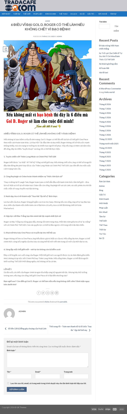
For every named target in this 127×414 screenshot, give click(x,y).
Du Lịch (73, 14)
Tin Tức (102, 234)
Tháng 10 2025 (105, 148)
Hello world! (109, 92)
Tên (9, 372)
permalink (63, 302)
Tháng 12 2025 (105, 139)
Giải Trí (90, 14)
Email (38, 372)
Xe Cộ (82, 14)
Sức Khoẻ (102, 14)
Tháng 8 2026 (105, 104)
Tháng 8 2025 (105, 156)
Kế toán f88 (104, 68)
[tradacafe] (25, 5)
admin (59, 36)
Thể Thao (63, 14)
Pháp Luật (37, 14)
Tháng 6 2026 (105, 113)
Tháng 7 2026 (105, 108)
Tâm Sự (113, 14)
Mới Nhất (6, 14)
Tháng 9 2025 (105, 152)
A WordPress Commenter (110, 88)
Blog (101, 190)
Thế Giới (27, 14)
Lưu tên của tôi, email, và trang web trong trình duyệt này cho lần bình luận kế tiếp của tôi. (48, 383)
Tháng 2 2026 (105, 130)
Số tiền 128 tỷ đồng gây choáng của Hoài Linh (27, 328)
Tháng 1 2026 (105, 135)
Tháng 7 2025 (105, 161)
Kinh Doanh (50, 14)
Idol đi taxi (103, 72)
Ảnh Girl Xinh (104, 181)
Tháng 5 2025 (105, 169)
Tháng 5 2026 (105, 117)
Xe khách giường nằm (108, 64)
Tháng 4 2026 (105, 122)
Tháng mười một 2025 (108, 143)
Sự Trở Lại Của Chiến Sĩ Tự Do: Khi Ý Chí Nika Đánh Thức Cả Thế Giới (110, 56)
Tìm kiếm (103, 22)
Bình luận (11, 350)
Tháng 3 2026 (105, 126)
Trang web (68, 372)
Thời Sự (16, 14)
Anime (47, 21)
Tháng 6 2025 (105, 165)
